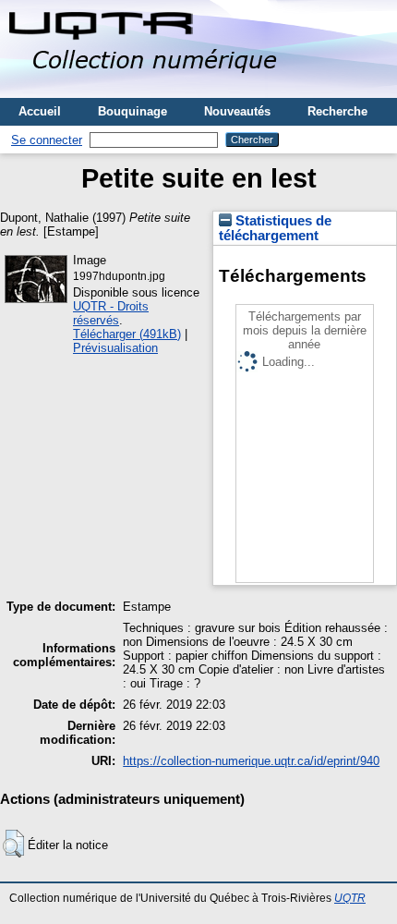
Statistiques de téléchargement (275, 228)
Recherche (337, 111)
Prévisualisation (115, 348)
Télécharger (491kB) (127, 334)
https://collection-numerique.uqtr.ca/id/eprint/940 (251, 761)
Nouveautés (237, 111)
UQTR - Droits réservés (111, 313)
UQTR (350, 898)
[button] (13, 843)
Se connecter (46, 140)
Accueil (39, 111)
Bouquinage (132, 111)
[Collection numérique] (145, 91)
